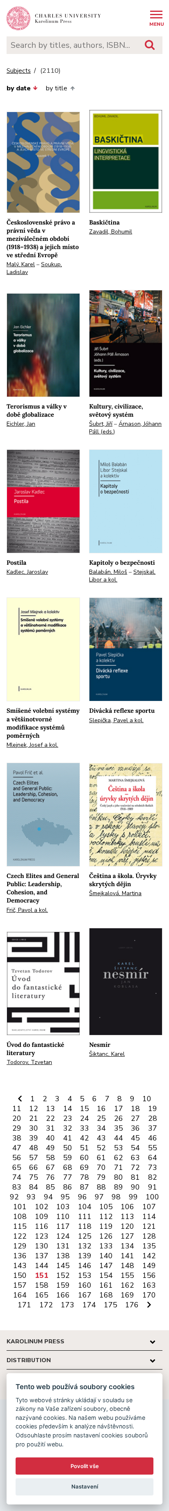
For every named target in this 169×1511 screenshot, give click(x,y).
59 (67, 1158)
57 (33, 1158)
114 (149, 1216)
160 (84, 1285)
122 (20, 1236)
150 (20, 1275)
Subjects (19, 71)
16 (101, 1109)
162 (127, 1285)
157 (20, 1285)
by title (56, 88)
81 (135, 1177)
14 (67, 1109)
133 (106, 1246)
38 (16, 1138)
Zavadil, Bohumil (110, 232)
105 (106, 1207)
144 (41, 1266)
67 (50, 1167)
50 (67, 1148)
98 (116, 1197)
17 (118, 1109)
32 (67, 1128)
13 (50, 1109)
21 (33, 1118)
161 (106, 1285)
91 (152, 1187)
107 (149, 1207)
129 (20, 1246)
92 (14, 1197)
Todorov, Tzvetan (29, 1062)
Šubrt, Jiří (100, 424)
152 (63, 1275)
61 (101, 1158)
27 (135, 1118)
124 (63, 1236)
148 (127, 1266)
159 (63, 1285)
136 (20, 1256)
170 (149, 1295)
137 (41, 1256)
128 (149, 1236)
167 (84, 1295)
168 (106, 1295)
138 (63, 1256)
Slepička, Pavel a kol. (116, 720)
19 (152, 1109)
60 (84, 1158)
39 (33, 1138)
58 (50, 1158)
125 (84, 1236)
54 (135, 1148)
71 (118, 1167)
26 (118, 1118)
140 (106, 1256)
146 (84, 1266)
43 (101, 1138)
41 (67, 1138)
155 (127, 1275)
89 (118, 1187)
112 (106, 1216)
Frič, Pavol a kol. (27, 910)
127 (127, 1236)
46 (152, 1138)
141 (127, 1256)
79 (101, 1177)
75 (33, 1177)
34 (101, 1128)
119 (106, 1226)
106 (127, 1207)
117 (63, 1226)
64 (152, 1158)
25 (101, 1118)
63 (135, 1158)
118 (84, 1226)
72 (135, 1167)
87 (84, 1187)
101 (20, 1207)
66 (33, 1167)
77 (67, 1177)
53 (118, 1148)
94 (48, 1197)
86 (67, 1187)
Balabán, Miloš (108, 572)
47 (16, 1148)
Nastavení (84, 1486)
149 (149, 1266)
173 (67, 1305)
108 (20, 1216)
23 (67, 1118)
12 (33, 1109)
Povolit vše (85, 1466)
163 (149, 1285)
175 (110, 1305)
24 (84, 1118)
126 (106, 1236)
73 (152, 1167)
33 (84, 1128)
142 (149, 1256)
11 (16, 1109)
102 (41, 1207)
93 (31, 1197)
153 (84, 1275)
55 (152, 1148)
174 (89, 1305)
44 (118, 1138)
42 (84, 1138)
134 (127, 1246)
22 (50, 1118)
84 (33, 1187)
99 (133, 1197)
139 (84, 1256)
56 (16, 1158)
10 (146, 1099)
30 (33, 1128)
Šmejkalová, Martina (115, 893)
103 (63, 1207)
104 (84, 1207)
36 (135, 1128)
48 (33, 1148)
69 (84, 1167)
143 (20, 1266)
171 (24, 1305)
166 (63, 1295)
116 (41, 1226)
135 (149, 1246)
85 (50, 1187)
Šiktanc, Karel (107, 1054)
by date (19, 88)
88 (101, 1187)
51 (84, 1148)
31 (50, 1128)
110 (63, 1216)
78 (84, 1177)
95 (65, 1197)
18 (135, 1109)
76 (50, 1177)
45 (135, 1138)
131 (63, 1246)
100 (152, 1197)
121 (149, 1226)
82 (152, 1177)
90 (135, 1187)
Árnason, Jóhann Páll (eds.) (125, 428)
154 (106, 1275)
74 (16, 1177)
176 (132, 1305)
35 (118, 1128)
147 (106, 1266)
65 (16, 1167)
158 (41, 1285)
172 (46, 1305)
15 (84, 1109)
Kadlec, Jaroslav (27, 572)
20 (16, 1118)
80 (118, 1177)
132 (84, 1246)
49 (50, 1148)
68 (67, 1167)
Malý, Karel (21, 264)
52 (101, 1148)
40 (50, 1138)
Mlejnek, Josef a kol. (32, 745)
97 (99, 1197)
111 (84, 1216)
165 (41, 1295)
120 (127, 1226)
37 (152, 1128)
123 (41, 1236)
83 (16, 1187)
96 (82, 1197)
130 (41, 1246)
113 (127, 1216)
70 (101, 1167)
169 (127, 1295)
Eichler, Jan (21, 424)
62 (118, 1158)
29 (16, 1128)
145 (63, 1266)
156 (149, 1275)
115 (20, 1226)
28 (152, 1118)
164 (20, 1295)
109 (41, 1216)
